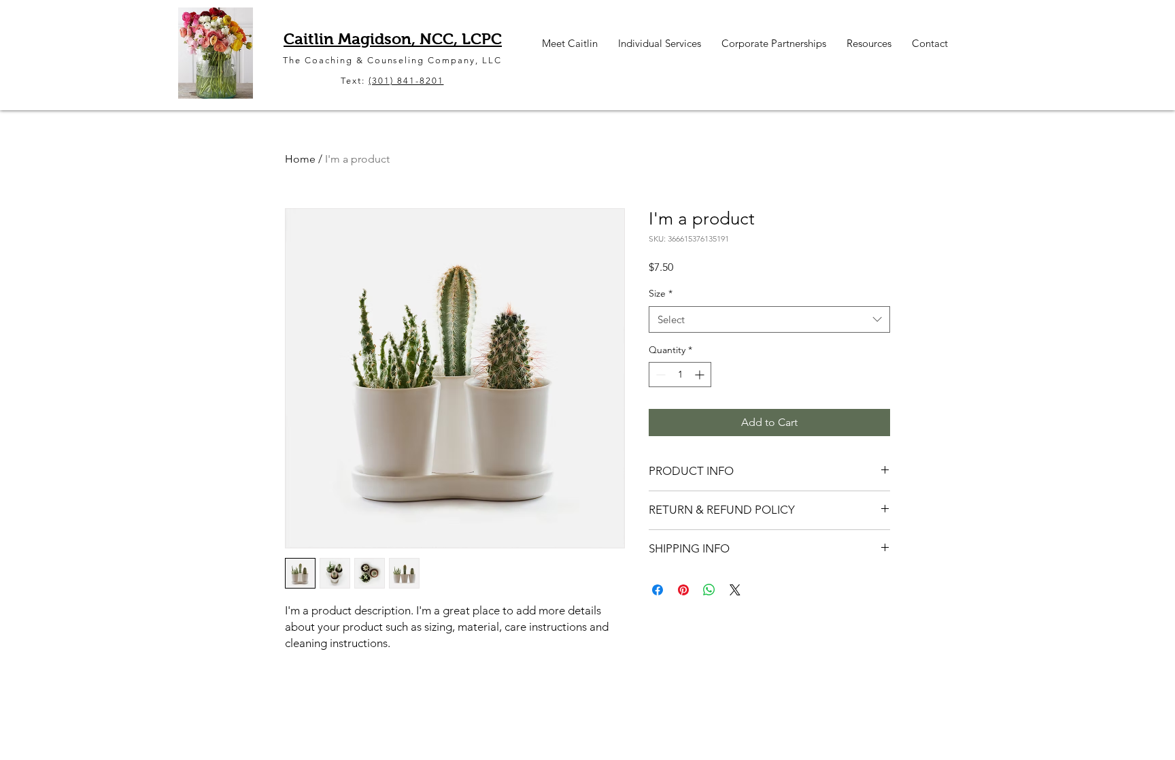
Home (300, 158)
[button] (570, 43)
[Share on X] (735, 590)
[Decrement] (659, 374)
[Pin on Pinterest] (683, 590)
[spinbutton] (680, 374)
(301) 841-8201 (406, 81)
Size (660, 293)
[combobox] (769, 319)
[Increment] (700, 374)
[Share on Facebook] (657, 590)
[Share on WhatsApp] (709, 590)
